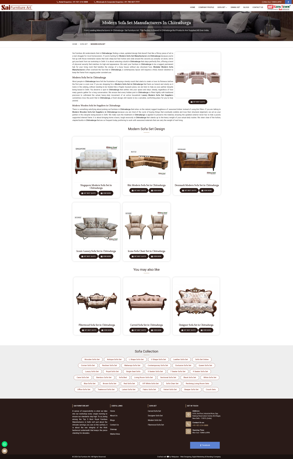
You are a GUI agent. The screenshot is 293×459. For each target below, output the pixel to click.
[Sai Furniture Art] (16, 8)
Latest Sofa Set (128, 389)
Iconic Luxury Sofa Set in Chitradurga (96, 251)
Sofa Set (221, 7)
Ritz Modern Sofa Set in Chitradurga (147, 185)
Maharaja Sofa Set (132, 365)
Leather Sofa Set (180, 359)
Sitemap (113, 429)
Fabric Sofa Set (149, 389)
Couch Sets (211, 389)
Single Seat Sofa (133, 371)
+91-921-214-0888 (200, 425)
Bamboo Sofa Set (103, 377)
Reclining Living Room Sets (197, 383)
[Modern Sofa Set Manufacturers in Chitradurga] (198, 75)
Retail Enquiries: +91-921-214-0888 (73, 2)
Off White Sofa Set (150, 383)
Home (192, 7)
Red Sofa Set (129, 383)
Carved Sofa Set (154, 411)
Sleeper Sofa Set (191, 389)
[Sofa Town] (279, 7)
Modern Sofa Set (154, 420)
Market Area (115, 434)
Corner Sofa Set (88, 365)
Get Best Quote (199, 102)
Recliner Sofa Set (109, 365)
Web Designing (185, 457)
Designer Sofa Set (155, 416)
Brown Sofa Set (109, 383)
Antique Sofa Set (114, 359)
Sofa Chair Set (172, 383)
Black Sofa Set (190, 377)
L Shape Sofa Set (136, 359)
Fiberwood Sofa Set (156, 425)
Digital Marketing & (199, 457)
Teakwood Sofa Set (106, 389)
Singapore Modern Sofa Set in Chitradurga (96, 186)
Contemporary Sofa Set (158, 365)
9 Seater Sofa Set (200, 371)
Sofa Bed (123, 377)
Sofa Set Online (202, 359)
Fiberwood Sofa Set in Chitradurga (97, 325)
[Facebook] (288, 2)
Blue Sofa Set (89, 383)
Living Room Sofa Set (143, 377)
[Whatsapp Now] (4, 444)
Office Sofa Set (83, 389)
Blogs (246, 7)
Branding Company (213, 457)
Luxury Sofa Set (92, 371)
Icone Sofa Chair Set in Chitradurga (146, 251)
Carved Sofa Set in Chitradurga (146, 325)
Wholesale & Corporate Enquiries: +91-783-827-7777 (118, 2)
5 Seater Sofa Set (155, 371)
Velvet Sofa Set (170, 389)
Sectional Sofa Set (168, 377)
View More (107, 193)
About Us (113, 416)
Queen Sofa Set (205, 365)
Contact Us (257, 7)
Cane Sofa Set (83, 377)
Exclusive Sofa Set (183, 365)
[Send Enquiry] (4, 451)
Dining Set (235, 7)
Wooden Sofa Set (92, 359)
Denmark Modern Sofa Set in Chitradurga (197, 185)
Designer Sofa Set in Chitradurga (196, 325)
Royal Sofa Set (112, 371)
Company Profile (206, 7)
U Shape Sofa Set (158, 359)
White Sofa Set (209, 377)
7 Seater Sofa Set (177, 371)
